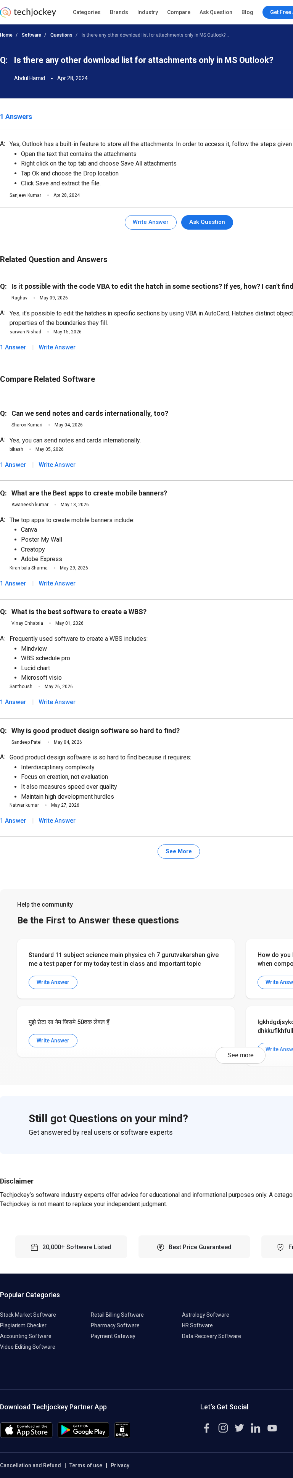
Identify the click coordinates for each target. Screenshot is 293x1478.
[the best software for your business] (28, 15)
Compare (178, 12)
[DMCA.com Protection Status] (122, 1436)
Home (6, 35)
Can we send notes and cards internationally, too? (89, 413)
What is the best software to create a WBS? (78, 612)
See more (240, 1055)
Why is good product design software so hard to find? (95, 731)
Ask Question (216, 12)
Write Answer (151, 222)
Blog (247, 12)
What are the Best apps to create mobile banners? (89, 493)
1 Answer (13, 347)
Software (31, 35)
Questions (61, 35)
